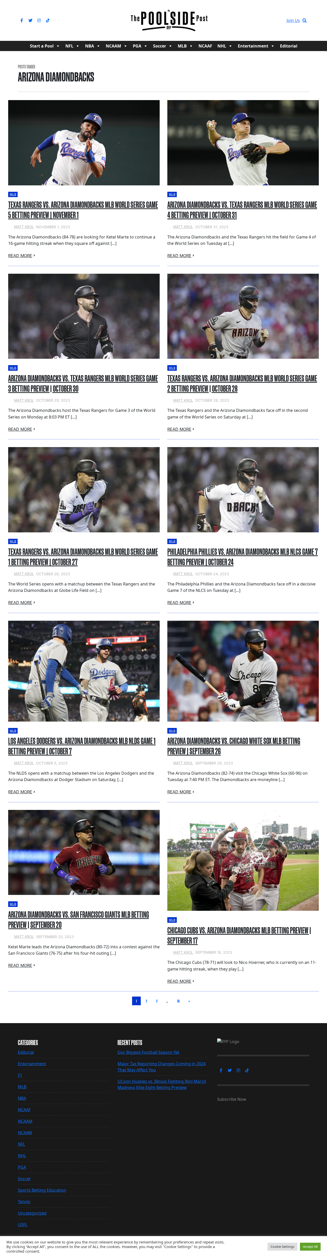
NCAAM (113, 46)
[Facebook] (22, 20)
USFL (22, 1224)
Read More (20, 255)
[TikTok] (48, 20)
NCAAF (205, 46)
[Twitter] (30, 20)
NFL (69, 46)
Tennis (24, 1201)
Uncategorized (32, 1213)
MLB (182, 46)
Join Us (293, 20)
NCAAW (25, 1132)
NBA (89, 46)
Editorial (288, 46)
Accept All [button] (310, 1246)
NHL (221, 46)
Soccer (159, 46)
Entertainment (253, 46)
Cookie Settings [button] (282, 1246)
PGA (137, 46)
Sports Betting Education (42, 1190)
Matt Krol (24, 227)
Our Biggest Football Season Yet (148, 1052)
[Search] (304, 20)
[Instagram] (39, 20)
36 (178, 1001)
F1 (20, 1075)
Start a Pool (42, 46)
